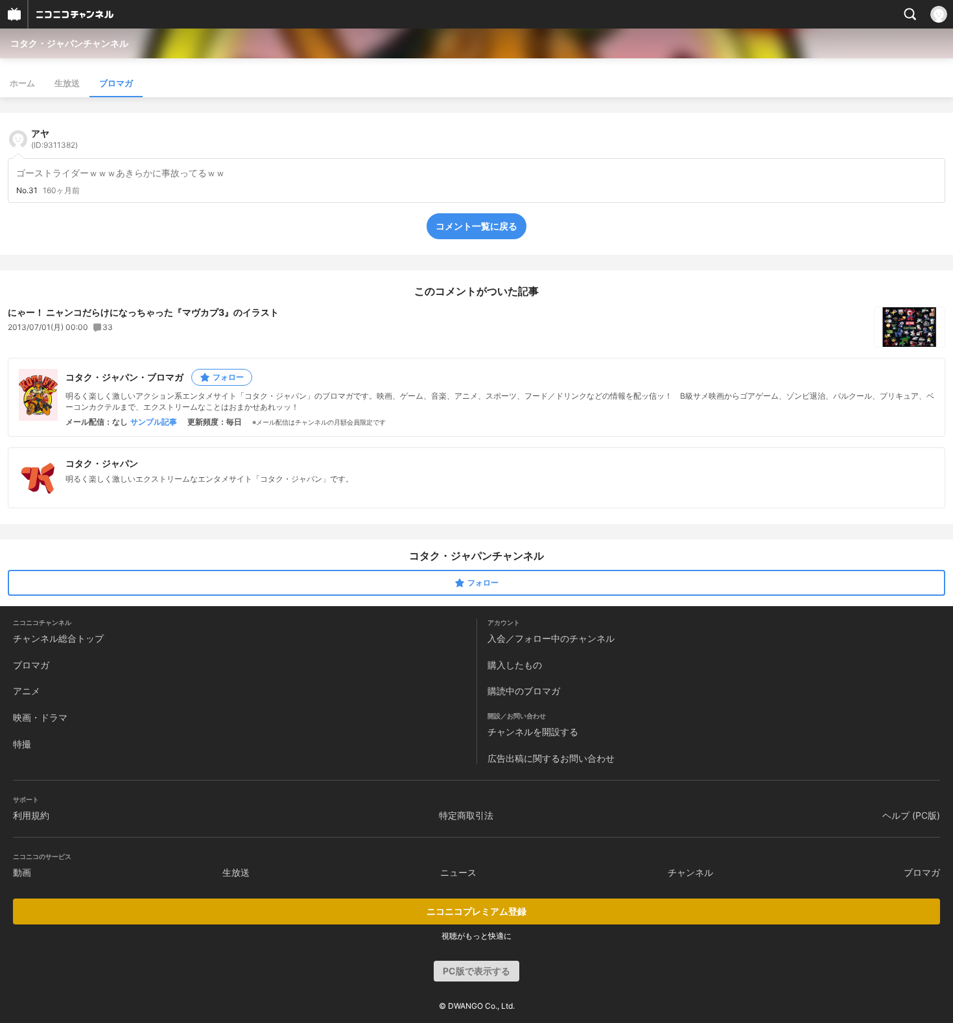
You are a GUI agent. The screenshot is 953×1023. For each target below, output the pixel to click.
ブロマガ (116, 83)
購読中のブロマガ (524, 690)
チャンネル (690, 872)
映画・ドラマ (40, 717)
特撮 (22, 743)
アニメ (26, 690)
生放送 (67, 83)
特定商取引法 (466, 815)
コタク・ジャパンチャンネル (69, 43)
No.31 (27, 190)
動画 (22, 872)
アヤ (54, 139)
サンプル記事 (153, 422)
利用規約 (31, 815)
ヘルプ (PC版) (911, 815)
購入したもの (515, 664)
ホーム (22, 83)
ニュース (458, 872)
